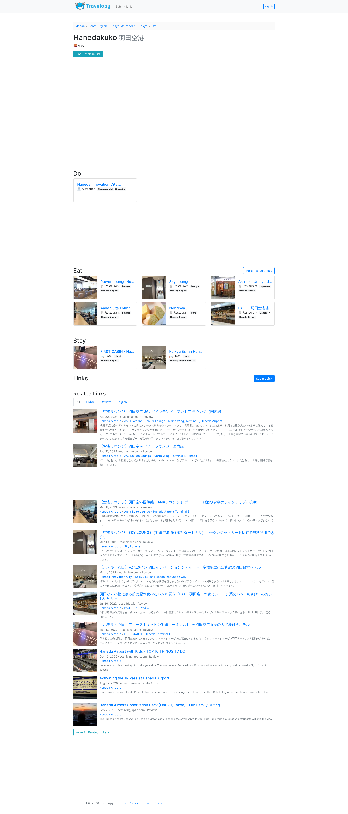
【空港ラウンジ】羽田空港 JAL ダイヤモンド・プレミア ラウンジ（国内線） (162, 411)
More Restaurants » (259, 270)
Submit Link (124, 6)
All (78, 402)
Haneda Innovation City (116, 577)
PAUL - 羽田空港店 (136, 608)
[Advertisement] (174, 136)
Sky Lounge (132, 546)
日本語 (90, 402)
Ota (154, 26)
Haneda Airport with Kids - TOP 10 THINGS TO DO (142, 651)
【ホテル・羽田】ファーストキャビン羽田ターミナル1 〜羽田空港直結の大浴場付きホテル (175, 624)
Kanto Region (98, 26)
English (122, 402)
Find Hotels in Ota (88, 54)
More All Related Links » (92, 732)
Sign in (269, 6)
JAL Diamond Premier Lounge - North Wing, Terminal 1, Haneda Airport (173, 421)
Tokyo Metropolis (123, 26)
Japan (80, 26)
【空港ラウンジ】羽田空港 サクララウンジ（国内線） (143, 446)
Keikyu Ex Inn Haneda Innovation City (161, 577)
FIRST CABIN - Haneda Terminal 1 (147, 634)
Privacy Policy (152, 803)
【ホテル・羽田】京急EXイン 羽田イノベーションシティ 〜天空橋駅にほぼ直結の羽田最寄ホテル (180, 567)
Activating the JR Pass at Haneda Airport (134, 678)
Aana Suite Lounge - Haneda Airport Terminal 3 (156, 511)
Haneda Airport (110, 421)
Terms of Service (128, 803)
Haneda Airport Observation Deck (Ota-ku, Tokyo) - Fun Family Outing (160, 705)
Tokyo (143, 26)
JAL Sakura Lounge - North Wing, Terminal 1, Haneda (160, 456)
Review (106, 402)
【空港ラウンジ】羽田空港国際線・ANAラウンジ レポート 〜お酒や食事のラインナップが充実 (178, 502)
